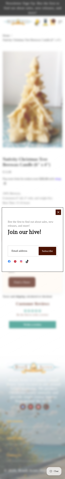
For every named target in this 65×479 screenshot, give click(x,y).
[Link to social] (9, 261)
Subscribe (47, 251)
